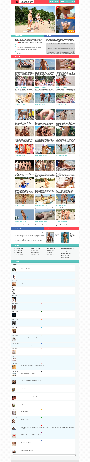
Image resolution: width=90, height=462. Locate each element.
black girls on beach (34, 250)
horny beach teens (19, 252)
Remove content (40, 460)
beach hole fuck (49, 252)
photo (56, 1)
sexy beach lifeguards (35, 252)
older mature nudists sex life (21, 256)
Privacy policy (24, 460)
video (62, 1)
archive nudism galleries (51, 256)
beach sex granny (19, 250)
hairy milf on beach (50, 250)
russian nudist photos (51, 248)
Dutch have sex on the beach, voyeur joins (72, 235)
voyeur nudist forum (66, 251)
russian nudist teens (50, 254)
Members (73, 1)
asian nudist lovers (65, 255)
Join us (67, 1)
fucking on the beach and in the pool (68, 249)
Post (13, 456)
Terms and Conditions (32, 460)
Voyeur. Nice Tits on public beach (57, 234)
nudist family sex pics (35, 254)
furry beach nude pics (19, 254)
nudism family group (19, 248)
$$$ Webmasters (47, 460)
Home (51, 1)
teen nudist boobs (65, 257)
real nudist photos (34, 256)
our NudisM (27, 1)
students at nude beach (35, 248)
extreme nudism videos (66, 253)
